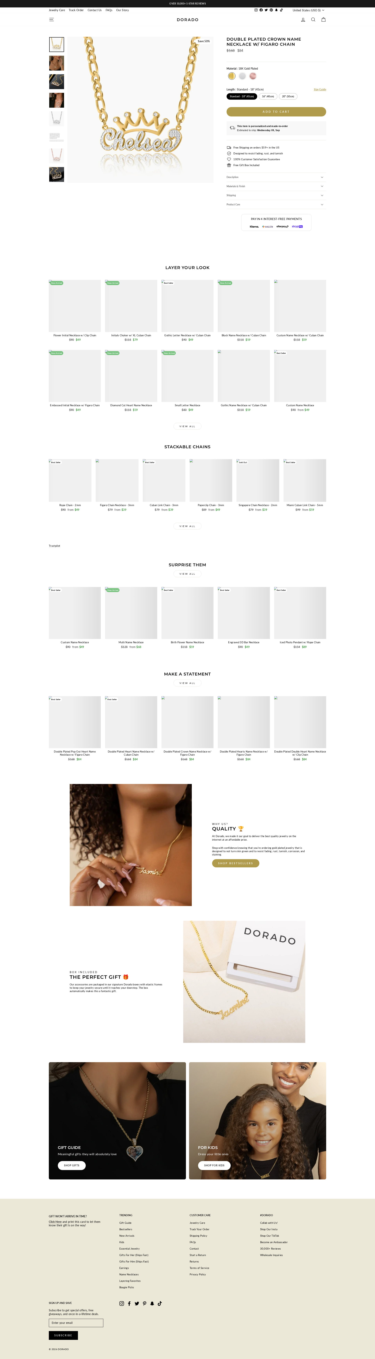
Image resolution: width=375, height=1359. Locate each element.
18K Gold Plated (232, 76)
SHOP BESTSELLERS (235, 863)
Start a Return (198, 1255)
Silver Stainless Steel (242, 76)
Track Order (76, 10)
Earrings (124, 1268)
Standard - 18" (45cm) (242, 96)
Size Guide (320, 89)
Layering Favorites (130, 1280)
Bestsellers (125, 1229)
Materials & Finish (236, 186)
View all (187, 426)
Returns (194, 1261)
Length (245, 89)
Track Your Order (199, 1229)
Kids (121, 1242)
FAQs (109, 10)
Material (242, 68)
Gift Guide (125, 1222)
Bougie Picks (126, 1287)
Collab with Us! (269, 1222)
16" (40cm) (268, 96)
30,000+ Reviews (270, 1248)
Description (232, 177)
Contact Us (95, 10)
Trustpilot (54, 545)
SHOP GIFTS (71, 1165)
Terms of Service (199, 1268)
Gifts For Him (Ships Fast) (134, 1261)
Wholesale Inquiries (271, 1255)
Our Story (122, 10)
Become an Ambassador (274, 1242)
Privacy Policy (198, 1274)
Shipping (231, 195)
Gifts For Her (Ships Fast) (133, 1255)
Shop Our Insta (269, 1229)
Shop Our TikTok (269, 1235)
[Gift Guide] (117, 1120)
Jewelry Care (57, 10)
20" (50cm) (288, 96)
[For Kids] (257, 1120)
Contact (194, 1248)
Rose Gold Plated (253, 76)
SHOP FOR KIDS (214, 1165)
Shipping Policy (198, 1235)
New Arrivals (127, 1235)
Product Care (233, 204)
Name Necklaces (129, 1274)
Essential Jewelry (129, 1248)
